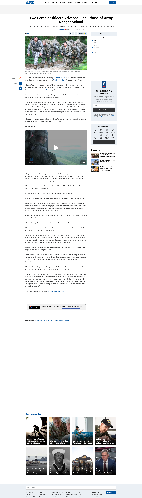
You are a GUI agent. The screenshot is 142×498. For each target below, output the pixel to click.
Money (62, 2)
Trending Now (95, 150)
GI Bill (67, 496)
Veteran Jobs (95, 496)
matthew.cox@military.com (56, 291)
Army (58, 78)
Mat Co (28, 33)
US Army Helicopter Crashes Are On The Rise (107, 161)
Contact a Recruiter (56, 494)
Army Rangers (61, 29)
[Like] (20, 88)
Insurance (47, 2)
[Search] (107, 2)
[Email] (76, 33)
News (85, 2)
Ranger (62, 78)
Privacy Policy (101, 116)
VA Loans (28, 494)
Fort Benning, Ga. (58, 80)
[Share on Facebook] (70, 33)
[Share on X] (73, 33)
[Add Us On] (20, 78)
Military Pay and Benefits (71, 494)
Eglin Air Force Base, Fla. (40, 90)
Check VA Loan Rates (31, 496)
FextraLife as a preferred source (71, 308)
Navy (80, 496)
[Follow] (20, 83)
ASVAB (54, 496)
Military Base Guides (97, 494)
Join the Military (70, 2)
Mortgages (54, 2)
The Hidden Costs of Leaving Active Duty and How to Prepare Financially (107, 168)
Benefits (79, 2)
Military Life (93, 2)
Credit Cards (42, 494)
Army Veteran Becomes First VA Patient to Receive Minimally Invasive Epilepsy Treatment (107, 155)
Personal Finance (43, 496)
